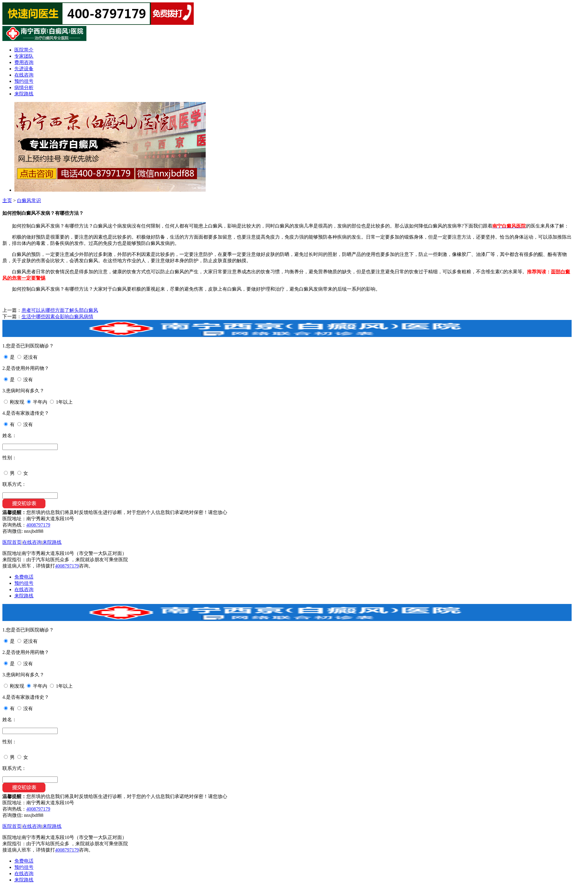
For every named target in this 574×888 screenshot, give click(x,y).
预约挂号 (23, 81)
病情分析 (23, 87)
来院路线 (23, 93)
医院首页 (12, 542)
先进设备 (23, 68)
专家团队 (23, 56)
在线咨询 (23, 74)
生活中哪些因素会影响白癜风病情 (57, 316)
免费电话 (23, 576)
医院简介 (23, 49)
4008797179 (38, 524)
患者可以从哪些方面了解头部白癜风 (60, 310)
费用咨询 (23, 62)
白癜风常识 (29, 200)
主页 (7, 200)
